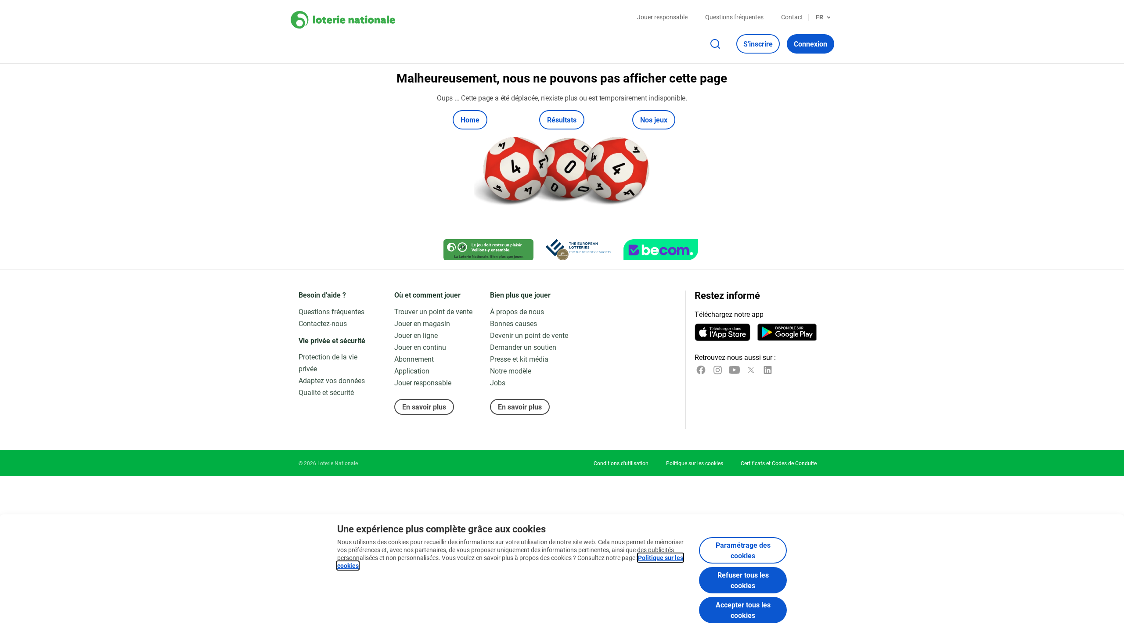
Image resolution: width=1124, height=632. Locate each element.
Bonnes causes (513, 323)
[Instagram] (717, 370)
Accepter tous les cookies (743, 610)
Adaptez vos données (332, 380)
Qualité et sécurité (326, 392)
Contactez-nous (323, 323)
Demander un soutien (523, 347)
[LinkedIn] (767, 370)
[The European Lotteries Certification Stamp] (578, 249)
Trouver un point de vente (433, 311)
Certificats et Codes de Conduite (779, 463)
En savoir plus (424, 406)
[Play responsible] (488, 249)
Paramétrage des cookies (743, 550)
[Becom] (660, 249)
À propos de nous (517, 311)
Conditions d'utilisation (621, 463)
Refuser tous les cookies (743, 580)
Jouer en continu (420, 347)
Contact (792, 17)
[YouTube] (734, 370)
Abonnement (414, 358)
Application (411, 370)
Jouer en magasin (422, 323)
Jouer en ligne (416, 335)
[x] (751, 370)
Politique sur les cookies (694, 463)
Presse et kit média (519, 358)
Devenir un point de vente (529, 335)
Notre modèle (510, 370)
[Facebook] (700, 370)
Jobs (497, 382)
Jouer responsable (662, 17)
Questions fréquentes (734, 17)
